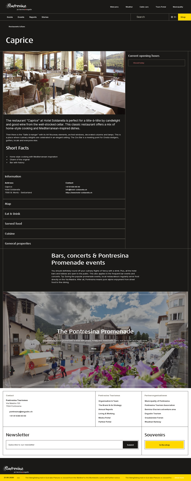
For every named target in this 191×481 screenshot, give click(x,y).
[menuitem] (21, 17)
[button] (10, 17)
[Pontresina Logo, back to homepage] (19, 6)
